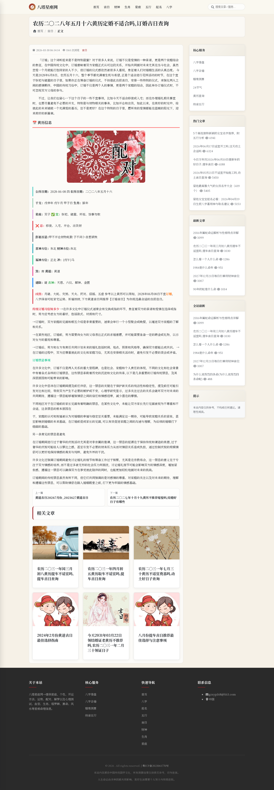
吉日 (107, 7)
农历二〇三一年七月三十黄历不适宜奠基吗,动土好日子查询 (156, 573)
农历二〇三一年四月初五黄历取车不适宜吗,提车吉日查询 (106, 573)
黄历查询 (198, 96)
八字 (169, 7)
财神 (117, 7)
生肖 (127, 7)
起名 (159, 7)
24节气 (197, 87)
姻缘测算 (198, 79)
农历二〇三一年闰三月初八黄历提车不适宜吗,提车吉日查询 (55, 573)
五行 (148, 7)
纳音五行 (198, 104)
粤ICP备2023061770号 (155, 765)
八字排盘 (198, 62)
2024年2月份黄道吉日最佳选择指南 (55, 638)
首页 (96, 7)
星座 (138, 7)
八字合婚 (198, 71)
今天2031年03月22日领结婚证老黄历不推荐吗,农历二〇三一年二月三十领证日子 (106, 643)
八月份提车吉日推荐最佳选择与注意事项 (156, 638)
